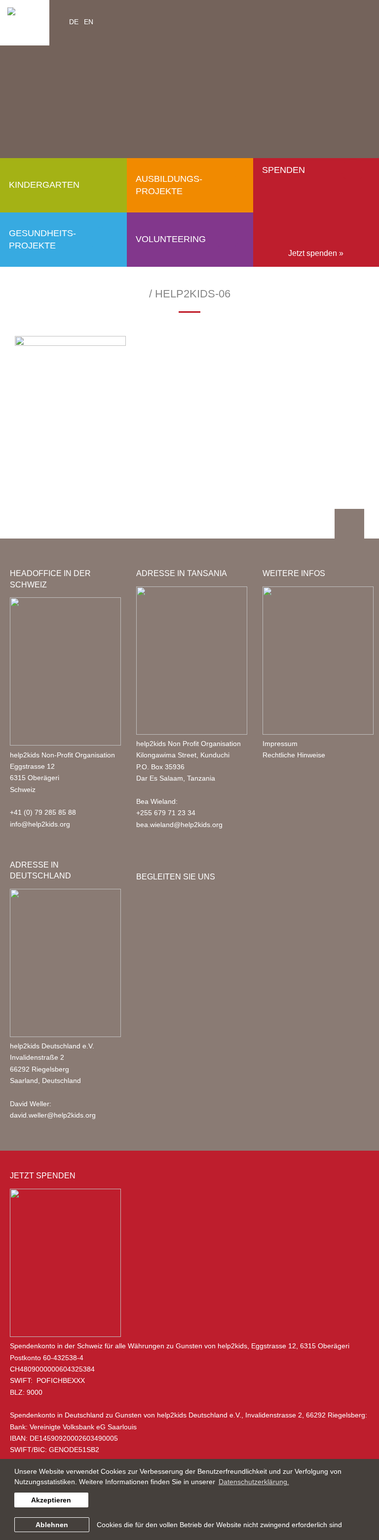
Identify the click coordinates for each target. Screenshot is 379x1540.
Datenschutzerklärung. (254, 1482)
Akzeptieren (51, 1500)
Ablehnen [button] (52, 1525)
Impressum (280, 744)
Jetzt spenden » (315, 253)
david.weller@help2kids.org (53, 1115)
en (88, 22)
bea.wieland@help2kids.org (179, 825)
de (73, 22)
